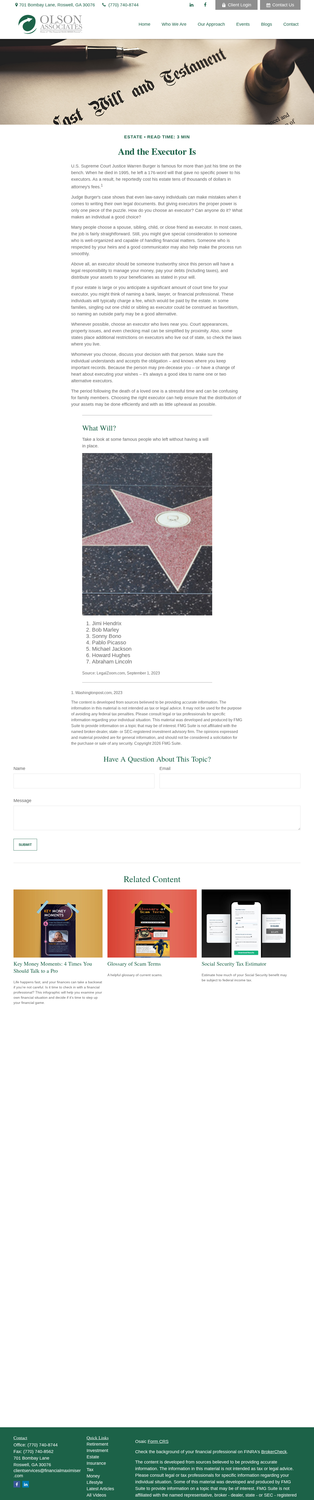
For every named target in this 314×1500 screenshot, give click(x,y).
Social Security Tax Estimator (234, 963)
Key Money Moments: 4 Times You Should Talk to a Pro (52, 967)
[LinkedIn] (191, 5)
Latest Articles (100, 1488)
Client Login (239, 4)
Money (93, 1476)
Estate (93, 1456)
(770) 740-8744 (123, 4)
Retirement (97, 1444)
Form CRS (158, 1441)
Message (22, 800)
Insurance (96, 1463)
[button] (144, 24)
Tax (90, 1469)
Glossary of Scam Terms (134, 963)
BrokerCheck (274, 1451)
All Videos (96, 1495)
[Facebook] (204, 5)
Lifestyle (95, 1482)
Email (164, 768)
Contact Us (283, 4)
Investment (97, 1450)
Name (19, 768)
